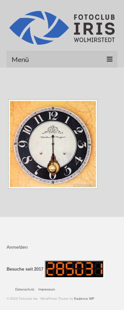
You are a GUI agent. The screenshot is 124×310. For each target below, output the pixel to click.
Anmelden (17, 247)
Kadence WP (84, 298)
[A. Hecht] (53, 144)
